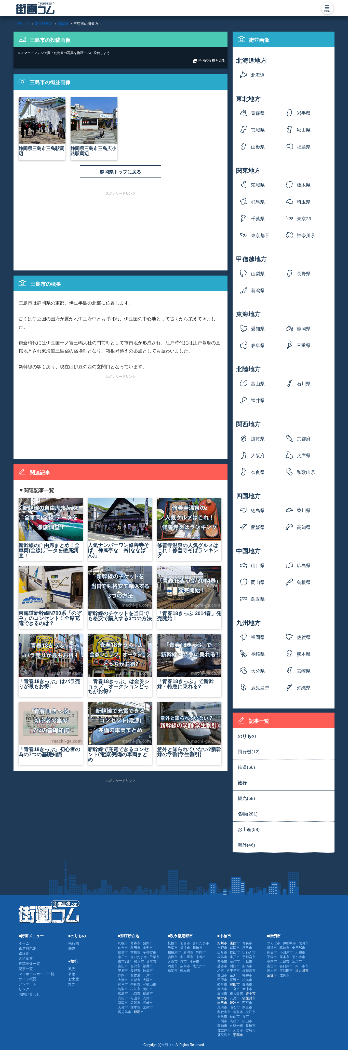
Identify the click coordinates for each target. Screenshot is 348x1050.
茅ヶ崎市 (298, 957)
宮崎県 (304, 671)
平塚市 (272, 957)
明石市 (235, 1007)
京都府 (304, 438)
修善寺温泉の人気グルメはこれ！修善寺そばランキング (187, 550)
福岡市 (123, 1003)
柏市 (220, 971)
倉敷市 (222, 1016)
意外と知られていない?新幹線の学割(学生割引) (189, 751)
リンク (24, 989)
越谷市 (222, 966)
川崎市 (198, 948)
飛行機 (73, 943)
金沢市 (135, 966)
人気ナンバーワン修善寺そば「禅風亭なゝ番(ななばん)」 (118, 550)
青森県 (258, 113)
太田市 (304, 943)
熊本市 (135, 1007)
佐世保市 (224, 1030)
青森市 (135, 943)
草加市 (284, 948)
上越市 (284, 961)
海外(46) (246, 845)
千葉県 (258, 218)
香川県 (304, 510)
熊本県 (304, 654)
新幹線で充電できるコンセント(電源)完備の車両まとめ (118, 754)
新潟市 (151, 961)
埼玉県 (304, 201)
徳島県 (258, 510)
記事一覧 (26, 969)
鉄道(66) (246, 767)
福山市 (235, 1016)
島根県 (304, 582)
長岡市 (272, 961)
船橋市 (247, 966)
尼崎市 (222, 1007)
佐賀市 (135, 1003)
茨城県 (258, 185)
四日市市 (302, 966)
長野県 (304, 273)
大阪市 (148, 980)
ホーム (24, 943)
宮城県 (258, 130)
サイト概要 (27, 979)
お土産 (73, 979)
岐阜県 (258, 345)
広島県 (304, 565)
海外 (71, 984)
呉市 (245, 1016)
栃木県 (304, 185)
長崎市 (148, 1003)
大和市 (300, 952)
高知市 (148, 998)
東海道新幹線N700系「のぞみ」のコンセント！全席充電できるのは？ (50, 618)
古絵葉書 (26, 959)
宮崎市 (148, 1007)
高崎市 (235, 961)
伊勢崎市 (289, 943)
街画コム (168, 1045)
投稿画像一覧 (29, 964)
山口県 (258, 565)
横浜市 (139, 961)
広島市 (123, 994)
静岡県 (304, 328)
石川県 (304, 383)
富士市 (272, 966)
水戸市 (123, 957)
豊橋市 (247, 984)
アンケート (27, 984)
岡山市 (148, 989)
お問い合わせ (29, 994)
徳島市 (148, 994)
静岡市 (123, 975)
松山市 (135, 998)
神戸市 (123, 984)
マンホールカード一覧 (36, 974)
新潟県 (258, 290)
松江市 (135, 989)
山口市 (135, 994)
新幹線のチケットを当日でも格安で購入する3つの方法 (120, 615)
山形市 (148, 948)
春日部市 (298, 948)
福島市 (123, 952)
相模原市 (174, 952)
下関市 (222, 1021)
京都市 (135, 980)
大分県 (258, 671)
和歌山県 (306, 472)
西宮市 (247, 1003)
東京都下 (260, 235)
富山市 (123, 966)
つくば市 (273, 943)
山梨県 (258, 273)
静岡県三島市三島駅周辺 (41, 151)
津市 (149, 975)
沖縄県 (304, 687)
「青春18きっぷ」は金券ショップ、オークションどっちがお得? (119, 686)
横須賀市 (249, 971)
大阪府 (258, 455)
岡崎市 (222, 989)
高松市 (123, 998)
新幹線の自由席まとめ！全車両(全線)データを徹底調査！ (49, 550)
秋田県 (304, 130)
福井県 (258, 400)
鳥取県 (258, 599)
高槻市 (222, 994)
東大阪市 (236, 994)
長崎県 (258, 654)
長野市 (135, 971)
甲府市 (123, 971)
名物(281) (248, 813)
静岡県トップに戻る (120, 171)
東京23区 (304, 220)
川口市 (235, 966)
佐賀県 (304, 637)
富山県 (258, 383)
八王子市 (233, 971)
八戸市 (222, 948)
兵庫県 (304, 455)
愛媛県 (258, 527)
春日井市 (286, 966)
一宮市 (235, 989)
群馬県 (258, 201)
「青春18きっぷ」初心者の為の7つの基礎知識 (49, 751)
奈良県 (258, 472)
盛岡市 (148, 943)
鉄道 (71, 948)
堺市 (183, 961)
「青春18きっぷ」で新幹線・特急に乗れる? (185, 683)
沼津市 (297, 961)
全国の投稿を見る (209, 61)
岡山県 (258, 582)
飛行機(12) (249, 751)
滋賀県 (258, 438)
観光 (71, 969)
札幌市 (123, 943)
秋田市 (135, 948)
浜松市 (173, 957)
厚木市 (284, 957)
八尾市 (235, 998)
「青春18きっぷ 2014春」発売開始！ (189, 615)
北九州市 (199, 966)
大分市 (123, 1007)
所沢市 (272, 948)
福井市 (148, 966)
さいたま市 (138, 957)
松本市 (247, 980)
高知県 (304, 527)
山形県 (258, 146)
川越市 (247, 961)
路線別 (24, 953)
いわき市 (249, 952)
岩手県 (304, 113)
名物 (71, 974)
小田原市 (286, 952)
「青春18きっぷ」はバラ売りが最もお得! (49, 683)
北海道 (258, 75)
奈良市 (135, 984)
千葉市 (154, 957)
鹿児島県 (260, 687)
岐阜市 (148, 971)
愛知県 (258, 328)
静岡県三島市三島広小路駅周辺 (93, 151)
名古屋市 (137, 975)
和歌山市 (149, 984)
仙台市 (123, 948)
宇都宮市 (149, 952)
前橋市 (135, 952)
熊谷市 (272, 952)
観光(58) (246, 798)
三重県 (304, 345)
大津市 (123, 980)
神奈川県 (306, 235)
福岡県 (258, 637)
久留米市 (236, 1026)
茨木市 (272, 971)
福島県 (304, 146)
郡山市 (235, 952)
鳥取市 (123, 989)
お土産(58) (249, 829)
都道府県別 (27, 948)
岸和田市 (286, 971)
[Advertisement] (120, 230)
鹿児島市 (124, 1012)
